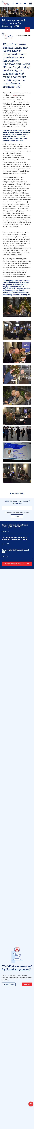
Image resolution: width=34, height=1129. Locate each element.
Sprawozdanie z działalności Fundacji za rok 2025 (15, 526)
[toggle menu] (30, 3)
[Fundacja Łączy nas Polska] (6, 3)
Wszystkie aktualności (14, 564)
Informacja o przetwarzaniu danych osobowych (17, 512)
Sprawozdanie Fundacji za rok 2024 (15, 551)
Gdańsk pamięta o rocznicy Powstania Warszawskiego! (14, 538)
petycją (15, 95)
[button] (9, 984)
